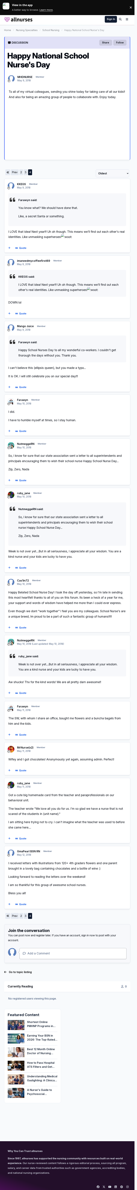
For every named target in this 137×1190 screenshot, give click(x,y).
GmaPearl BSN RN (28, 851)
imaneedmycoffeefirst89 (33, 260)
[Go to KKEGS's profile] (11, 185)
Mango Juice (25, 326)
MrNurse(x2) (25, 747)
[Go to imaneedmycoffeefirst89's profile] (11, 262)
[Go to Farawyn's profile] (11, 401)
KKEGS (21, 184)
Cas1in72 (23, 580)
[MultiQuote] (9, 248)
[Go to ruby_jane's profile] (11, 494)
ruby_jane (23, 493)
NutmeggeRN (25, 444)
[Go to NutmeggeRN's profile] (11, 445)
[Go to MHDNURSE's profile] (11, 78)
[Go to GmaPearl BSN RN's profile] (11, 853)
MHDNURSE (24, 77)
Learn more (7, 7)
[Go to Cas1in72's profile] (11, 582)
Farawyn (22, 400)
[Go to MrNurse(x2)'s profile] (11, 749)
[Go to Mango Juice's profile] (11, 327)
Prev (15, 172)
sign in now (88, 935)
